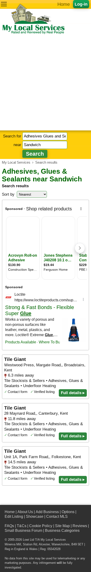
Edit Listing (14, 516)
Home (63, 4)
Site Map (62, 526)
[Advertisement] (45, 82)
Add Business (47, 512)
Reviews (80, 526)
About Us (25, 512)
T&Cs (21, 526)
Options (68, 512)
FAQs (9, 526)
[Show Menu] (4, 4)
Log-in (81, 4)
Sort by (8, 194)
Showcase (34, 516)
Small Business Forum (23, 530)
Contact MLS (57, 516)
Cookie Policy (40, 526)
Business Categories (62, 530)
